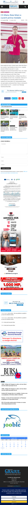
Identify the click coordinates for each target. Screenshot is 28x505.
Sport (2, 12)
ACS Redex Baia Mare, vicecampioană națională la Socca (13, 128)
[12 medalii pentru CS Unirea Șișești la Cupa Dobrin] (23, 112)
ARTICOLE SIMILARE (6, 104)
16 (25, 444)
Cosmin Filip (5, 20)
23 (25, 446)
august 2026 (14, 438)
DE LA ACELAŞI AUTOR (6, 106)
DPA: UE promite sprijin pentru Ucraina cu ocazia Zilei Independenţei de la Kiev (13, 403)
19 (10, 446)
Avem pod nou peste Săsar (9, 322)
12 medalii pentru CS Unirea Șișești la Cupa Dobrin (23, 117)
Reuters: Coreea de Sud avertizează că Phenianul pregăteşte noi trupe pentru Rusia (13, 398)
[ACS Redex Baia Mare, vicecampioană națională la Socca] (14, 123)
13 (14, 444)
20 (14, 446)
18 (6, 446)
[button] (25, 6)
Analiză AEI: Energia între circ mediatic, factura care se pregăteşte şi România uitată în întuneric (14, 394)
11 (6, 444)
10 (2, 444)
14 (17, 444)
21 (17, 446)
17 (2, 446)
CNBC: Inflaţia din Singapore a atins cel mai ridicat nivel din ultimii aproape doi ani (13, 385)
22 (21, 446)
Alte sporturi (6, 12)
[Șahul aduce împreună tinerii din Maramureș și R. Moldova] (5, 112)
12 (10, 444)
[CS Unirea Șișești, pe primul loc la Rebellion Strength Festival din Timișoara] (23, 123)
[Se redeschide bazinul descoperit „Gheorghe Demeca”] (14, 112)
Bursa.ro (3, 381)
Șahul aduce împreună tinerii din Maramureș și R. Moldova (5, 117)
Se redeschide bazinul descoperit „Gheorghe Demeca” (14, 117)
